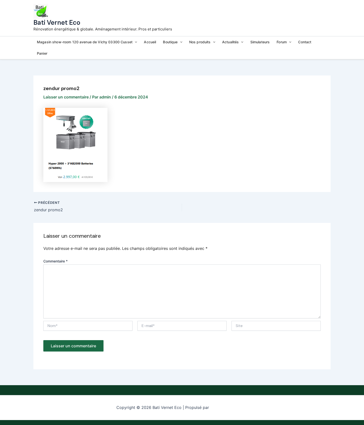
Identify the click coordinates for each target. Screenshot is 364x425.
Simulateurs (260, 42)
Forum (282, 42)
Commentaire (55, 261)
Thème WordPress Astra (229, 408)
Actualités (230, 42)
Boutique (170, 42)
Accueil (150, 42)
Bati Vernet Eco (56, 22)
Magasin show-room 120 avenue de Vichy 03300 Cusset (84, 42)
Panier (42, 53)
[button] (134, 42)
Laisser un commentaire (66, 96)
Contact (304, 42)
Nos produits (200, 42)
